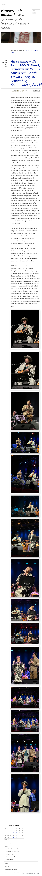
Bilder (6, 846)
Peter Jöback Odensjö (12, 856)
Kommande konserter (11, 869)
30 (16, 837)
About (4, 4)
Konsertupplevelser (17, 92)
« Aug (5, 839)
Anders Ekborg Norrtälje (12, 849)
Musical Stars (10, 854)
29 (13, 837)
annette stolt (21, 90)
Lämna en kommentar (36, 91)
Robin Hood (9, 859)
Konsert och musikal (11, 12)
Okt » (9, 839)
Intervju (7, 866)
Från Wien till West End (12, 851)
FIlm (6, 863)
